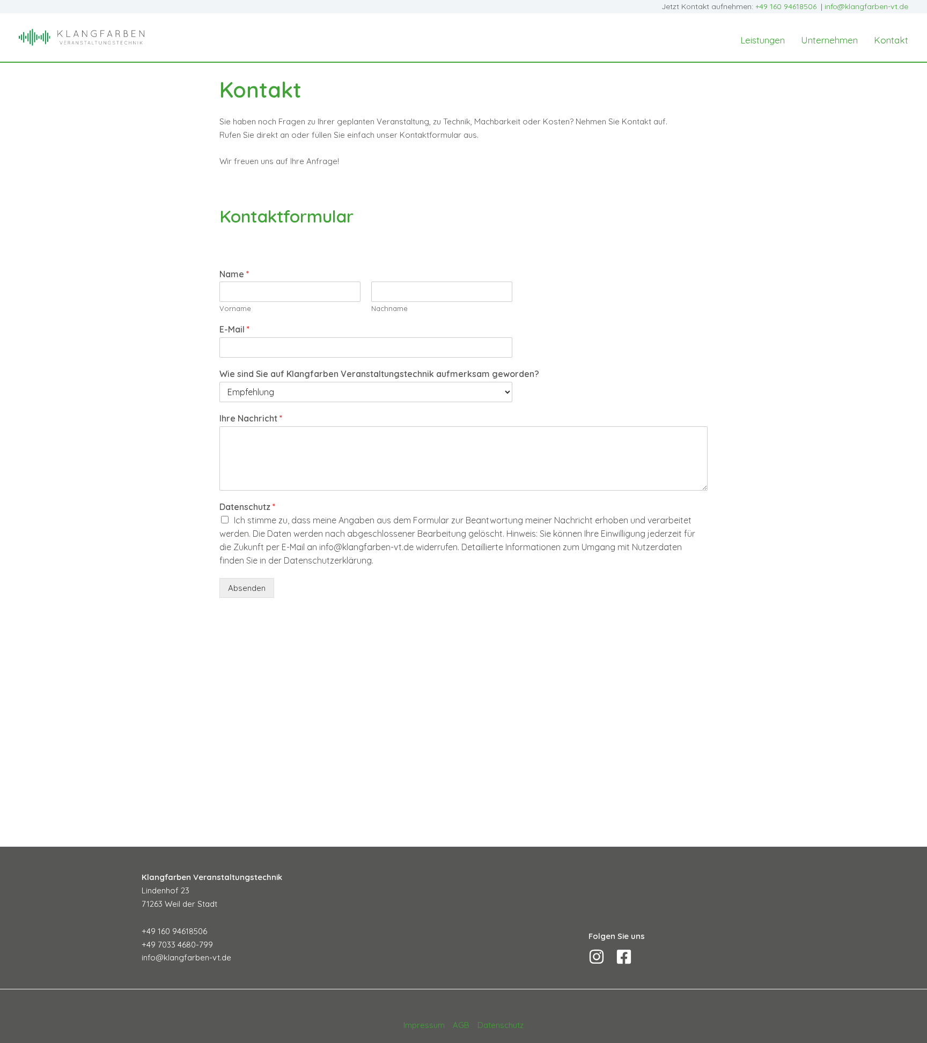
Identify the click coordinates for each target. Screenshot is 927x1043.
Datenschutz (247, 506)
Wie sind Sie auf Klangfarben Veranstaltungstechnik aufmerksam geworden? (379, 373)
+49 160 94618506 (785, 6)
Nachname (389, 308)
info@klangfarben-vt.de (865, 6)
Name (234, 274)
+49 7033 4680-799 (177, 945)
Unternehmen (829, 40)
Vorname (235, 308)
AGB (461, 1025)
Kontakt (891, 40)
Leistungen (762, 40)
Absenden (247, 588)
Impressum (424, 1025)
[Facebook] (624, 957)
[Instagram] (596, 957)
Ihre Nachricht (250, 418)
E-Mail (234, 329)
